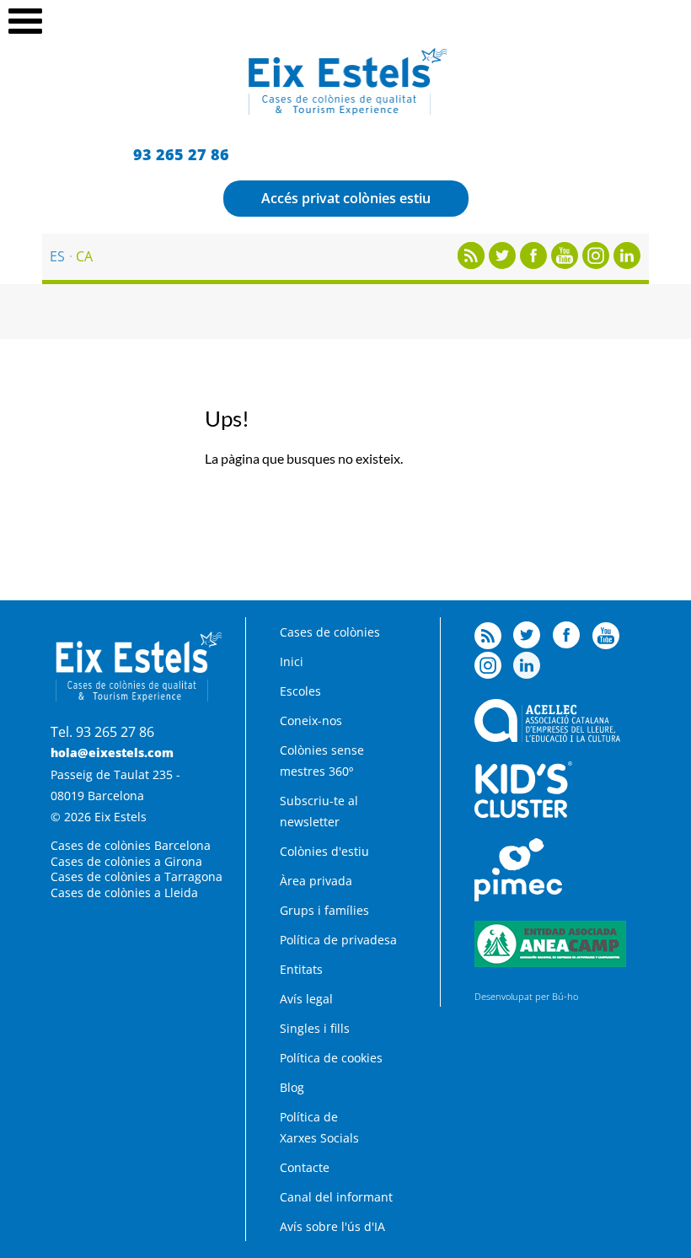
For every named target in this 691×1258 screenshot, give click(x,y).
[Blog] (471, 264)
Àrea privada (316, 881)
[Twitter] (502, 264)
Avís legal (306, 999)
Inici (291, 661)
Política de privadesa (338, 940)
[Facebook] (533, 264)
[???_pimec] (518, 897)
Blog (292, 1087)
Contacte (304, 1167)
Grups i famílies (324, 910)
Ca (84, 256)
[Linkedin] (626, 264)
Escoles (300, 691)
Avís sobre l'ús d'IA (332, 1226)
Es (57, 256)
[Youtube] (564, 264)
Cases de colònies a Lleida (124, 892)
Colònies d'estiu (324, 851)
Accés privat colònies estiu (346, 198)
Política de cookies (331, 1058)
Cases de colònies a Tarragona (136, 876)
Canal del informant (336, 1197)
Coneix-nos (311, 720)
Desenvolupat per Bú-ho (526, 996)
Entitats (301, 969)
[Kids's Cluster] (523, 813)
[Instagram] (595, 264)
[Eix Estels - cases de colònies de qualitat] (346, 113)
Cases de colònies (330, 632)
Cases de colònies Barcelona (131, 845)
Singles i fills (315, 1028)
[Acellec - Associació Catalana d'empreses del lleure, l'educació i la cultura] (547, 737)
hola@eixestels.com (112, 753)
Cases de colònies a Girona (126, 861)
